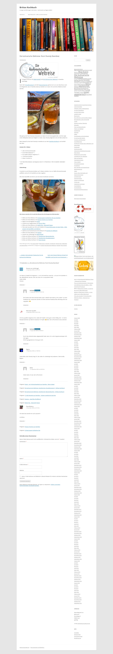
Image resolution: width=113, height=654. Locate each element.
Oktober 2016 (77, 535)
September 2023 (78, 382)
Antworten (22, 284)
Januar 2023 (76, 397)
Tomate (87, 90)
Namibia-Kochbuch (54, 141)
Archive (76, 309)
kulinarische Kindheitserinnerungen (82, 151)
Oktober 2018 (77, 491)
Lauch (80, 82)
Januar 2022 (76, 419)
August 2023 (77, 384)
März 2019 (76, 482)
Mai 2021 (76, 434)
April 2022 (76, 413)
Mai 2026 (76, 323)
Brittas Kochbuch (28, 7)
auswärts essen (77, 114)
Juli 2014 (76, 585)
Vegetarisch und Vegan (79, 184)
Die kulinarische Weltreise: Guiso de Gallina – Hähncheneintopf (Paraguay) (83, 284)
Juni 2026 (76, 321)
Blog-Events (42, 243)
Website (22, 470)
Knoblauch (89, 81)
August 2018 (77, 494)
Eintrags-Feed (77, 634)
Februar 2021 (77, 439)
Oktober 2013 (77, 601)
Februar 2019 (77, 483)
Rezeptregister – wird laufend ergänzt (37, 14)
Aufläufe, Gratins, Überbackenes (81, 108)
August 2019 (77, 472)
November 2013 (77, 599)
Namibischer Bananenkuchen (46, 236)
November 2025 (77, 334)
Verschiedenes (77, 186)
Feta (76, 78)
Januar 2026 (76, 331)
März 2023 (76, 393)
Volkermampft (37, 79)
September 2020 (78, 448)
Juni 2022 (76, 410)
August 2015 (77, 561)
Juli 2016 (76, 540)
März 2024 (76, 371)
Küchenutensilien (78, 149)
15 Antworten (23, 60)
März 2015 (76, 570)
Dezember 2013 (77, 597)
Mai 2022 (76, 412)
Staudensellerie (81, 90)
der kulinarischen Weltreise (50, 79)
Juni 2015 (76, 564)
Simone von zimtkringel (32, 268)
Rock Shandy (42, 240)
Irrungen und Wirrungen (79, 140)
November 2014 (77, 577)
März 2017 (76, 526)
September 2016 (78, 537)
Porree (88, 87)
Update (81, 92)
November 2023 (77, 378)
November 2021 (77, 423)
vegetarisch (80, 94)
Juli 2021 (76, 430)
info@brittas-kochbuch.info (83, 623)
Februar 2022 (77, 417)
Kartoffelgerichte (78, 141)
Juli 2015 (76, 563)
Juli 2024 (76, 364)
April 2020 (76, 458)
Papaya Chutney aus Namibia (45, 219)
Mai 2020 (76, 456)
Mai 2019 (76, 478)
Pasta (80, 87)
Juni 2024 (76, 366)
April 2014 (76, 590)
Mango (75, 84)
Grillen (75, 134)
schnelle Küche (77, 176)
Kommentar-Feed (78, 636)
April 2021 (76, 436)
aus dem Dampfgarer (79, 110)
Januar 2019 (76, 485)
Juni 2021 (76, 432)
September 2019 (78, 470)
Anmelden (76, 632)
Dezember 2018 (77, 487)
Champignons (84, 73)
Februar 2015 (77, 572)
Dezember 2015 (77, 553)
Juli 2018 (76, 496)
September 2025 (78, 338)
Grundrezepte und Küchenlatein (81, 136)
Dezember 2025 (77, 332)
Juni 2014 (76, 586)
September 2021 (78, 426)
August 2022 (77, 406)
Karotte (81, 80)
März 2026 (76, 327)
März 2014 (76, 592)
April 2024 (76, 369)
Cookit (75, 121)
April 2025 (76, 347)
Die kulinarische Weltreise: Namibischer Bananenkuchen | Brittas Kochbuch (44, 391)
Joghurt (76, 80)
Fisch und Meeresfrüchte (79, 127)
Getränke (47, 243)
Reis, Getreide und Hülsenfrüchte (81, 88)
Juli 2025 (76, 342)
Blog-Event (83, 71)
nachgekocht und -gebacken (80, 156)
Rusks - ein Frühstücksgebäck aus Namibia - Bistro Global (39, 384)
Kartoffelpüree (83, 81)
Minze (78, 84)
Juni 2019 (76, 476)
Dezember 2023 (77, 377)
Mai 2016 (76, 544)
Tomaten (77, 92)
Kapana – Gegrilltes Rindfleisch (33, 399)
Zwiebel (76, 96)
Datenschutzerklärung (24, 647)
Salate (75, 171)
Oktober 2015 (77, 557)
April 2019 (76, 480)
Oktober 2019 (77, 469)
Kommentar (23, 441)
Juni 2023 (76, 388)
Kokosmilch (76, 82)
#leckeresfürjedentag (78, 69)
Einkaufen (76, 125)
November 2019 (77, 467)
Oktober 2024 (77, 358)
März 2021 (76, 437)
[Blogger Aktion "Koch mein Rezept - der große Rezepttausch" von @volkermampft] (83, 258)
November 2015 (77, 555)
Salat (84, 89)
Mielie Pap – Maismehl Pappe (45, 225)
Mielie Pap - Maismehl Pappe (32, 403)
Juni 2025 (76, 343)
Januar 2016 (76, 551)
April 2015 (76, 568)
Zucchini (89, 94)
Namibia (58, 245)
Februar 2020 (77, 461)
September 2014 (78, 581)
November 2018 (77, 489)
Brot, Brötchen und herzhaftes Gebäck (83, 117)
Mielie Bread (40, 234)
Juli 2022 (76, 408)
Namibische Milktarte (51, 230)
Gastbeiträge (77, 130)
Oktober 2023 (77, 380)
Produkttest (77, 165)
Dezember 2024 (77, 355)
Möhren (76, 86)
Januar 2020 (76, 463)
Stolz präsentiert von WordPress (37, 647)
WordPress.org (77, 638)
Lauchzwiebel (85, 82)
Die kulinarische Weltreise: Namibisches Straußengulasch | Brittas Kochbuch (45, 388)
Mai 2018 (76, 500)
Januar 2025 (76, 353)
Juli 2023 (76, 386)
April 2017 (76, 524)
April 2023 (76, 391)
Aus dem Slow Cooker (79, 112)
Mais (90, 82)
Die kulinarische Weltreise (50, 245)
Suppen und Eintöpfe (79, 180)
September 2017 (78, 515)
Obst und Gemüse (78, 158)
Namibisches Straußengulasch (47, 238)
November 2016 (77, 533)
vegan (86, 92)
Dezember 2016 (77, 531)
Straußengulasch (29, 85)
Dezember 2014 (77, 575)
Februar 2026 (77, 329)
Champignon (77, 73)
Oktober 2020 (77, 447)
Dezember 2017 (77, 509)
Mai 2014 (76, 588)
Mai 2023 (76, 389)
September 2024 (78, 360)
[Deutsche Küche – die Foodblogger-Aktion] (79, 252)
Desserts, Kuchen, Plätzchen (80, 123)
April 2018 (76, 502)
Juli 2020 (76, 452)
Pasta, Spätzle (77, 162)
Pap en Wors (42, 223)
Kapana (39, 232)
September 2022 (78, 404)
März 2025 (76, 349)
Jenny (75, 279)
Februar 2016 (77, 550)
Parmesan (76, 87)
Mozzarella (82, 84)
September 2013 (78, 603)
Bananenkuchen (43, 85)
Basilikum (76, 72)
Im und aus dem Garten (79, 138)
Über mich (22, 14)
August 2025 (77, 340)
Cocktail (42, 245)
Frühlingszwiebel (82, 79)
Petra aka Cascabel (31, 310)
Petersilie (85, 87)
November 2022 (77, 401)
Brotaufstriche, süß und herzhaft (81, 119)
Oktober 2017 (77, 513)
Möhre (88, 84)
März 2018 (76, 504)
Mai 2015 (76, 566)
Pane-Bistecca (29, 406)
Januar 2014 (76, 596)
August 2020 (77, 450)
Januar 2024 (76, 375)
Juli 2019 (76, 474)
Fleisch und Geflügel (78, 129)
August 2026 (77, 318)
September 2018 (78, 493)
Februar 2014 (77, 594)
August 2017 (77, 516)
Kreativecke (76, 147)
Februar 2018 (77, 505)
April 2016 (76, 546)
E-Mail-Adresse (24, 464)
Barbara (76, 292)
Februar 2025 (77, 351)
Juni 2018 (76, 498)
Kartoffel (87, 80)
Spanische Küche (78, 178)
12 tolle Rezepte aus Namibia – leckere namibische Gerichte (40, 395)
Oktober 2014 (77, 579)
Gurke (89, 79)
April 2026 (76, 325)
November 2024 (77, 356)
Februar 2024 (77, 373)
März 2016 (76, 548)
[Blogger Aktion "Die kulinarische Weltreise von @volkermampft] (39, 77)
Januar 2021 (76, 441)
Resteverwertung (78, 89)
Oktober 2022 (77, 402)
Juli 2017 (76, 518)
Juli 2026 (76, 320)
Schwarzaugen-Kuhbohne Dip (32, 430)
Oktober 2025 (77, 336)
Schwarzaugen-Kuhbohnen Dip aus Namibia (49, 218)
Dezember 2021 (77, 421)
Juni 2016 (76, 542)
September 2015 (78, 559)
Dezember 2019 (77, 465)
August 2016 (77, 539)
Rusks (38, 221)
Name (22, 458)
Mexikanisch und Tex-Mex (80, 154)
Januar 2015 (76, 574)
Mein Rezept (77, 152)
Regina (28, 349)
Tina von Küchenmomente (80, 283)
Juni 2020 (76, 454)
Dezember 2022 (77, 399)
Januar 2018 (76, 507)
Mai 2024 (76, 367)
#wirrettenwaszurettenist (81, 70)
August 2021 (77, 428)
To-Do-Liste (76, 182)
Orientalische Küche (78, 160)
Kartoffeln (77, 81)
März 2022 (76, 415)
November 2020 (77, 445)
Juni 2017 (76, 520)
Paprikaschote (84, 86)
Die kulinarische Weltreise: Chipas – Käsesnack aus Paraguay (82, 297)
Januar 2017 (76, 529)
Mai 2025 (76, 345)
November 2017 (77, 511)
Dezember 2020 (77, 443)
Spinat (75, 90)
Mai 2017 (76, 522)
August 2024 (77, 362)
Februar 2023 (77, 395)
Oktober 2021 (77, 424)
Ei (74, 78)
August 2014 (77, 583)
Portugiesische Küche (79, 163)
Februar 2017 (77, 528)
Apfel (90, 70)
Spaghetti (88, 89)
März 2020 (76, 459)
